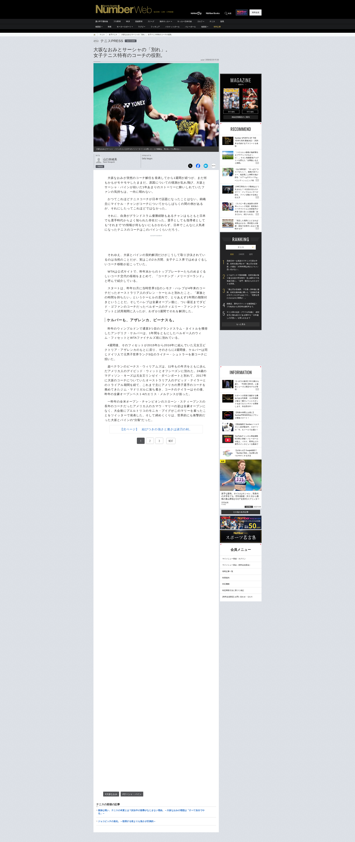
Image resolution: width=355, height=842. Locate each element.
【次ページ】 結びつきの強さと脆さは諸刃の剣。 (156, 429)
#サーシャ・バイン (131, 794)
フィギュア (155, 27)
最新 (232, 254)
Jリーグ (151, 21)
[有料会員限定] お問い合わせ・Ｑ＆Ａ (237, 597)
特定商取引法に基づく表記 (233, 590)
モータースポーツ (124, 27)
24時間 (241, 254)
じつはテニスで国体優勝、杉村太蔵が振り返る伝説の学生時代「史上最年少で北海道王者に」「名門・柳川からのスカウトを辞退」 (243, 279)
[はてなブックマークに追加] (206, 166)
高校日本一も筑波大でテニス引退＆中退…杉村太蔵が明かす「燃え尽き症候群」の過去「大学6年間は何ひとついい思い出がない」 (242, 265)
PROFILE (100, 166)
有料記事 (217, 27)
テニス (212, 21)
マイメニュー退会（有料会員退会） (236, 565)
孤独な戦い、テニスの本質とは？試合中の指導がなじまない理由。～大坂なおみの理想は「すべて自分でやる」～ (151, 812)
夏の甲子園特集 (101, 21)
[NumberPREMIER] (242, 12)
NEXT (170, 441)
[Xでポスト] (190, 166)
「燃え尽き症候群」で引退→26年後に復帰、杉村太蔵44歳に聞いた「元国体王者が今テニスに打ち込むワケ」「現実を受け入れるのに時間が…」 (243, 293)
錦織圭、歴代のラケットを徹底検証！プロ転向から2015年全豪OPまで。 (242, 305)
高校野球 (138, 21)
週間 (251, 254)
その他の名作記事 (240, 512)
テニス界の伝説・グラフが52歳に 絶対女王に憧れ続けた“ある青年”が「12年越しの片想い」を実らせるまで (243, 315)
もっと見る (240, 324)
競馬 (222, 21)
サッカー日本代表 (184, 21)
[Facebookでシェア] (198, 166)
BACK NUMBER (131, 41)
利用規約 (226, 578)
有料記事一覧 (227, 571)
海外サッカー (165, 21)
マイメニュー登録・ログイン (234, 559)
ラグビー (141, 27)
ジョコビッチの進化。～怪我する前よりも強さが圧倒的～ (127, 821)
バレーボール (190, 27)
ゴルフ (200, 21)
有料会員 (255, 12)
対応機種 (226, 584)
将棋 (109, 27)
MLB (128, 21)
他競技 (204, 27)
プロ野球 (117, 21)
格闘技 (98, 27)
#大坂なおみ (111, 794)
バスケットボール (172, 27)
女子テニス (113, 35)
